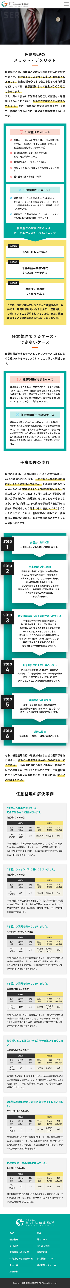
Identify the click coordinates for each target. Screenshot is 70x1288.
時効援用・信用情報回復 (21, 1258)
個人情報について (45, 1258)
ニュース (14, 1264)
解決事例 (14, 1271)
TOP (12, 1232)
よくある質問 (43, 1245)
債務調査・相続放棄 (19, 1252)
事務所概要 (42, 1252)
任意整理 (14, 1239)
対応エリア (42, 1239)
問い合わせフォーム (46, 1264)
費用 (39, 1232)
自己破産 (14, 1245)
